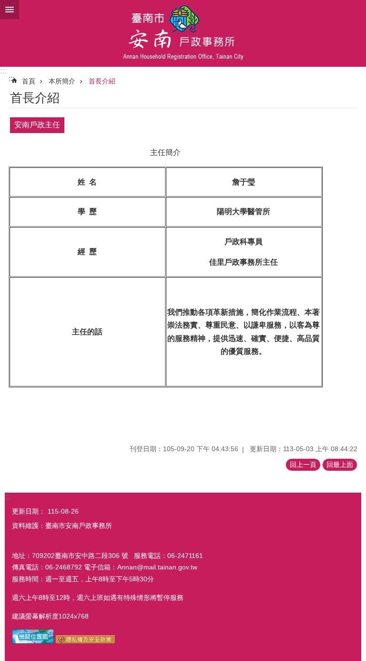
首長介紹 (102, 81)
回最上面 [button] (339, 464)
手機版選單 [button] (9, 9)
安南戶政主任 (37, 125)
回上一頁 (303, 464)
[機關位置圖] (33, 641)
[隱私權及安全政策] (85, 641)
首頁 (28, 81)
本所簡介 (62, 81)
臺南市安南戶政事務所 (183, 33)
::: (3, 71)
